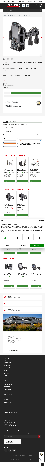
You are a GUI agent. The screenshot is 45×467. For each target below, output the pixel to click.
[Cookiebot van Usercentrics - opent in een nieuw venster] (39, 220)
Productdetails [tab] (13, 121)
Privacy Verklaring (16, 459)
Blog (5, 380)
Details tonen (39, 242)
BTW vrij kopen (6, 368)
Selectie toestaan (22, 245)
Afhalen (5, 378)
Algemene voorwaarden (8, 363)
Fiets (8, 13)
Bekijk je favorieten (7, 98)
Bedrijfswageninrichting (8, 389)
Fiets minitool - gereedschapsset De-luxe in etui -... (21, 170)
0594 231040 (12, 422)
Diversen (5, 391)
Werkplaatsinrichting (7, 402)
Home (5, 13)
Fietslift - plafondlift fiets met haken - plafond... (34, 170)
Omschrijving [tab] (5, 121)
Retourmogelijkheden (7, 365)
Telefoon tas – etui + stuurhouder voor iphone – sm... (22, 274)
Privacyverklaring (7, 367)
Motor (5, 397)
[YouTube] (10, 450)
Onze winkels (6, 373)
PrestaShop (22, 457)
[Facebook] (5, 450)
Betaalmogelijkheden (7, 362)
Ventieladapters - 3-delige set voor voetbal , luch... (9, 170)
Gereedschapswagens (8, 394)
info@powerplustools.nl (15, 350)
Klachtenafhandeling (7, 376)
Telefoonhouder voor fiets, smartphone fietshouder (8, 274)
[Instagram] (14, 450)
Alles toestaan (37, 245)
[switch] (17, 238)
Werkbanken (6, 400)
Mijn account (6, 410)
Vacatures (6, 375)
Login (5, 408)
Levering (5, 360)
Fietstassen (12, 13)
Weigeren (8, 245)
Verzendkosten (11, 85)
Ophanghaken (6, 399)
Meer (4, 80)
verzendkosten (7, 176)
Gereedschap (6, 392)
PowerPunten (6, 381)
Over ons (5, 370)
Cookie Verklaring (9, 459)
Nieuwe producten (7, 386)
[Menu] (43, 453)
